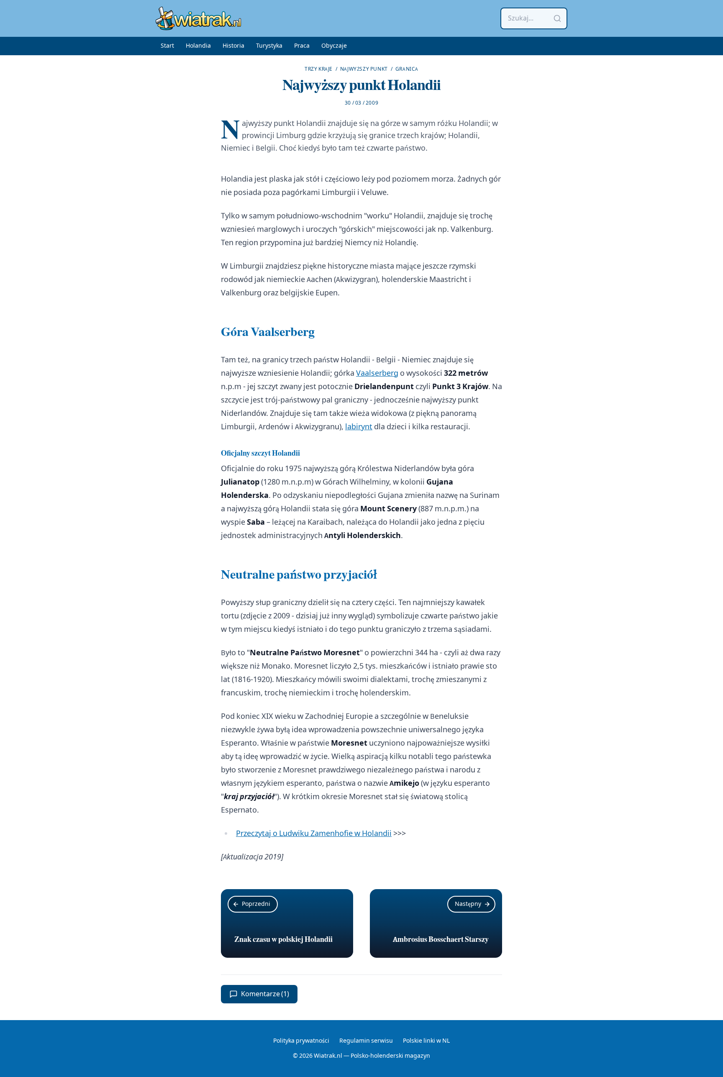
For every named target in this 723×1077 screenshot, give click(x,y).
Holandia (198, 46)
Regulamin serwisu (366, 1041)
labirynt (358, 427)
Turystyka (269, 46)
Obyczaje (334, 46)
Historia (233, 46)
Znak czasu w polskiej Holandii (283, 939)
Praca (302, 46)
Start (167, 46)
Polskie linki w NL (426, 1041)
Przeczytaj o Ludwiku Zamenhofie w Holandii (314, 833)
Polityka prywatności (301, 1041)
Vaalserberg (377, 373)
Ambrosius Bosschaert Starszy (441, 939)
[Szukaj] (557, 18)
